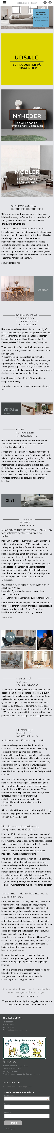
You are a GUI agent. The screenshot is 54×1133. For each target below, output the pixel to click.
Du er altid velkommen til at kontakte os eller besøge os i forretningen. (27, 991)
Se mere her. (7, 617)
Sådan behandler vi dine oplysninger (17, 1086)
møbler (15, 751)
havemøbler (39, 755)
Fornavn (7, 1104)
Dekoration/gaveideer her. (13, 950)
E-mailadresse (26, 1095)
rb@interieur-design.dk (17, 1030)
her (50, 715)
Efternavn (7, 1113)
